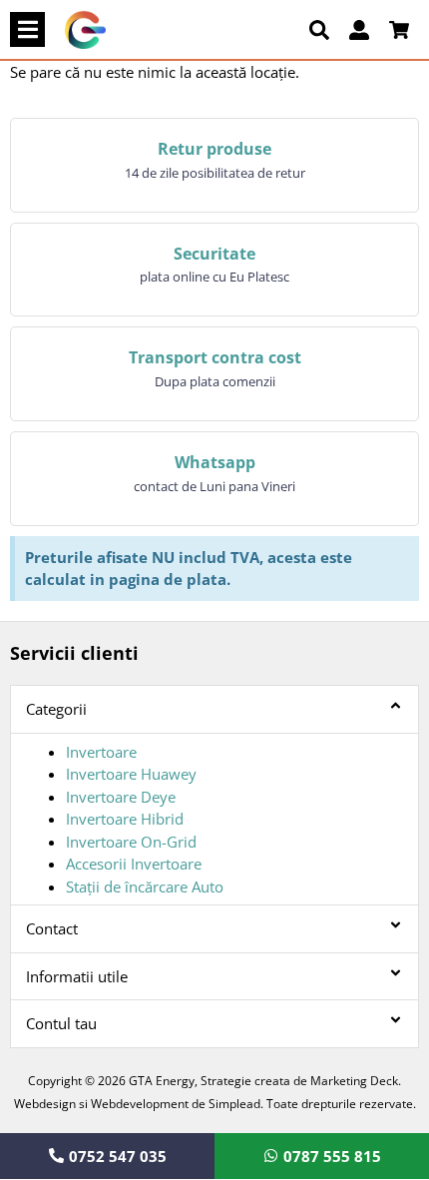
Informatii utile (77, 976)
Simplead (234, 1103)
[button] (27, 29)
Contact (52, 928)
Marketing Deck (354, 1080)
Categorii (56, 709)
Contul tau (61, 1023)
